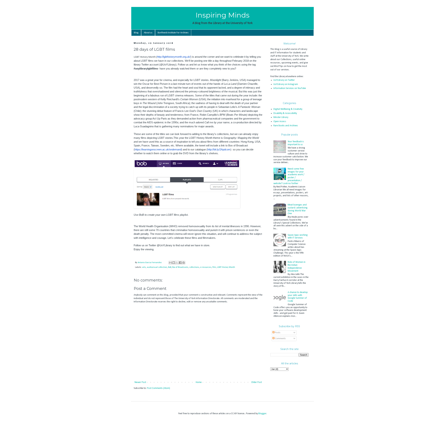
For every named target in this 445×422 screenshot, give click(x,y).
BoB (169, 267)
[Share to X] (177, 262)
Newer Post (140, 382)
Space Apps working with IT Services (298, 236)
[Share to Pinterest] (183, 262)
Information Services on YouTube (289, 88)
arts (144, 267)
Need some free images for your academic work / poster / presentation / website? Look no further (288, 176)
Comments (280, 338)
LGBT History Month (226, 267)
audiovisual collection (157, 267)
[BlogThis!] (173, 262)
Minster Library (280, 117)
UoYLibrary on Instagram (285, 84)
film (214, 267)
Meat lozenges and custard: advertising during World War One (298, 209)
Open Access (279, 121)
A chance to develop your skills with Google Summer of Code (298, 296)
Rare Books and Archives (285, 125)
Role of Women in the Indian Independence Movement (296, 266)
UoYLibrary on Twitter (284, 80)
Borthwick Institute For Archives (173, 32)
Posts (277, 332)
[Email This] (170, 262)
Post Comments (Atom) (158, 388)
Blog (136, 32)
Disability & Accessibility (285, 113)
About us (148, 32)
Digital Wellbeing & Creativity (287, 109)
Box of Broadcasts (180, 267)
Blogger (262, 413)
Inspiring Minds (222, 15)
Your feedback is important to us (296, 143)
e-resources (205, 267)
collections (194, 267)
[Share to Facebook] (180, 262)
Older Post (256, 382)
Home (199, 382)
